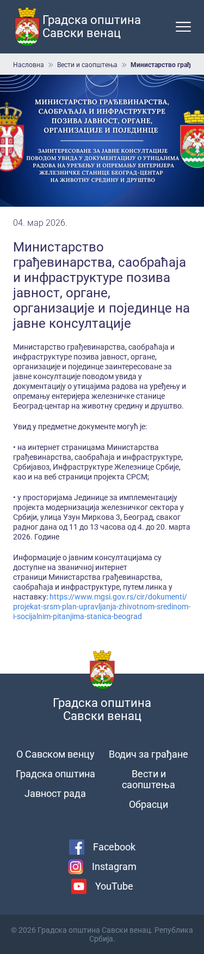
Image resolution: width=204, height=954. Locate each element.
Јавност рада (55, 793)
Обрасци (148, 804)
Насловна (28, 65)
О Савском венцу (55, 754)
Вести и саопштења (87, 65)
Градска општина (55, 773)
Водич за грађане (148, 754)
